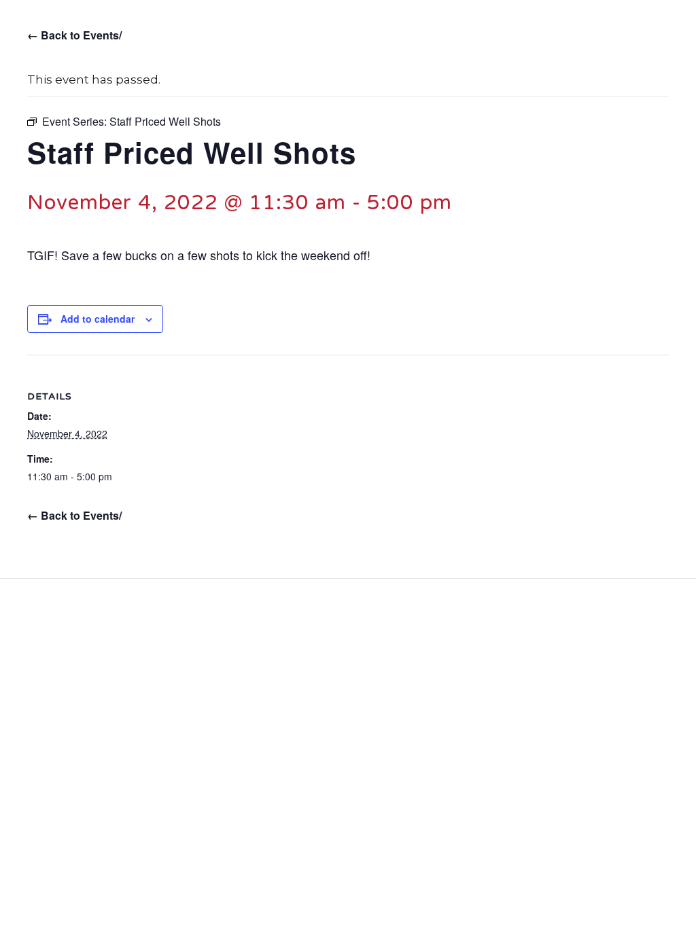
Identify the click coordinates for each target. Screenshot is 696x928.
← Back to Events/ (74, 35)
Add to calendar (97, 318)
